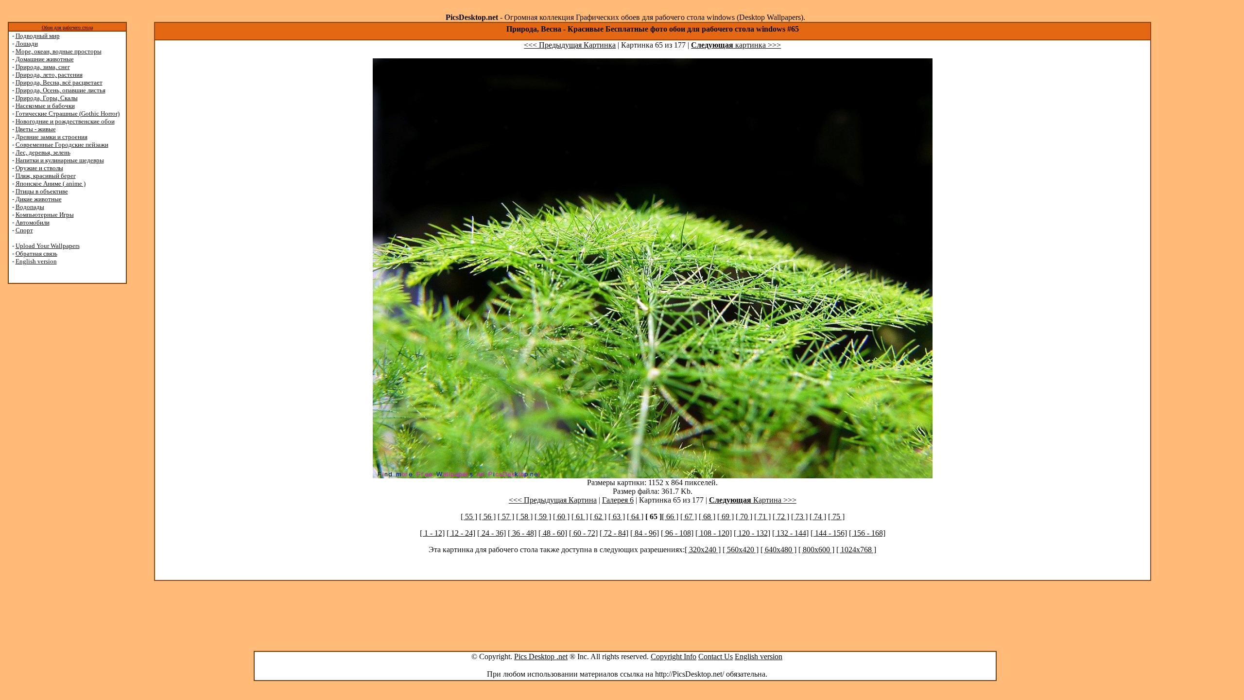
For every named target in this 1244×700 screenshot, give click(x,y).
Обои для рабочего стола (67, 27)
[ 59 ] (543, 516)
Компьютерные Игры (45, 214)
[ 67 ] (688, 516)
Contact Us (715, 656)
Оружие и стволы (39, 168)
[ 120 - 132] (752, 533)
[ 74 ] (818, 516)
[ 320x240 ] (703, 549)
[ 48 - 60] (552, 533)
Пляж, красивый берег (46, 175)
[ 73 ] (799, 516)
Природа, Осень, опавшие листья (60, 90)
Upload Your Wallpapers (48, 245)
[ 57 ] (506, 516)
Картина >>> (752, 500)
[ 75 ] (836, 516)
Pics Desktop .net (541, 656)
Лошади (27, 43)
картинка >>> (736, 45)
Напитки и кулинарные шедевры (60, 160)
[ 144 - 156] (829, 533)
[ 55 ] (469, 516)
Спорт (24, 230)
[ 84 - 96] (644, 533)
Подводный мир (38, 35)
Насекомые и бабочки (45, 105)
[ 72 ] (781, 516)
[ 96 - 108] (677, 533)
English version (36, 261)
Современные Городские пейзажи (62, 144)
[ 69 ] (725, 516)
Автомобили (33, 222)
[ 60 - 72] (583, 533)
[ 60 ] (561, 516)
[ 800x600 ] (816, 549)
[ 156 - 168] (867, 533)
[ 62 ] (598, 516)
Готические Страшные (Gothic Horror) (68, 113)
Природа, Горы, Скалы (47, 98)
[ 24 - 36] (491, 533)
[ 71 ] (762, 516)
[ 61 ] (579, 516)
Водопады (30, 206)
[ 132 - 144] (790, 533)
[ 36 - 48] (522, 533)
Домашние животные (45, 59)
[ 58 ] (524, 516)
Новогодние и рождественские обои (65, 121)
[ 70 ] (744, 516)
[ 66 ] (670, 516)
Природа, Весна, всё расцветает (59, 82)
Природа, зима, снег (43, 66)
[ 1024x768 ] (856, 549)
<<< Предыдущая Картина (553, 500)
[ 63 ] (616, 516)
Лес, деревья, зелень (43, 152)
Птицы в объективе (42, 191)
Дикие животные (39, 199)
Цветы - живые (36, 129)
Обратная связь (36, 253)
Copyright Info (673, 656)
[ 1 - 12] (432, 533)
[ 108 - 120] (713, 533)
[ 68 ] (707, 516)
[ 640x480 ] (778, 549)
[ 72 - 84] (614, 533)
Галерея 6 (618, 500)
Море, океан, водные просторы (59, 51)
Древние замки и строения (51, 136)
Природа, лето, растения (49, 74)
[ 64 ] (635, 516)
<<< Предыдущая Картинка (570, 45)
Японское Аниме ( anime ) (51, 183)
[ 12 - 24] (461, 533)
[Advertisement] (45, 438)
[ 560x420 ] (741, 549)
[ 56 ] (487, 516)
